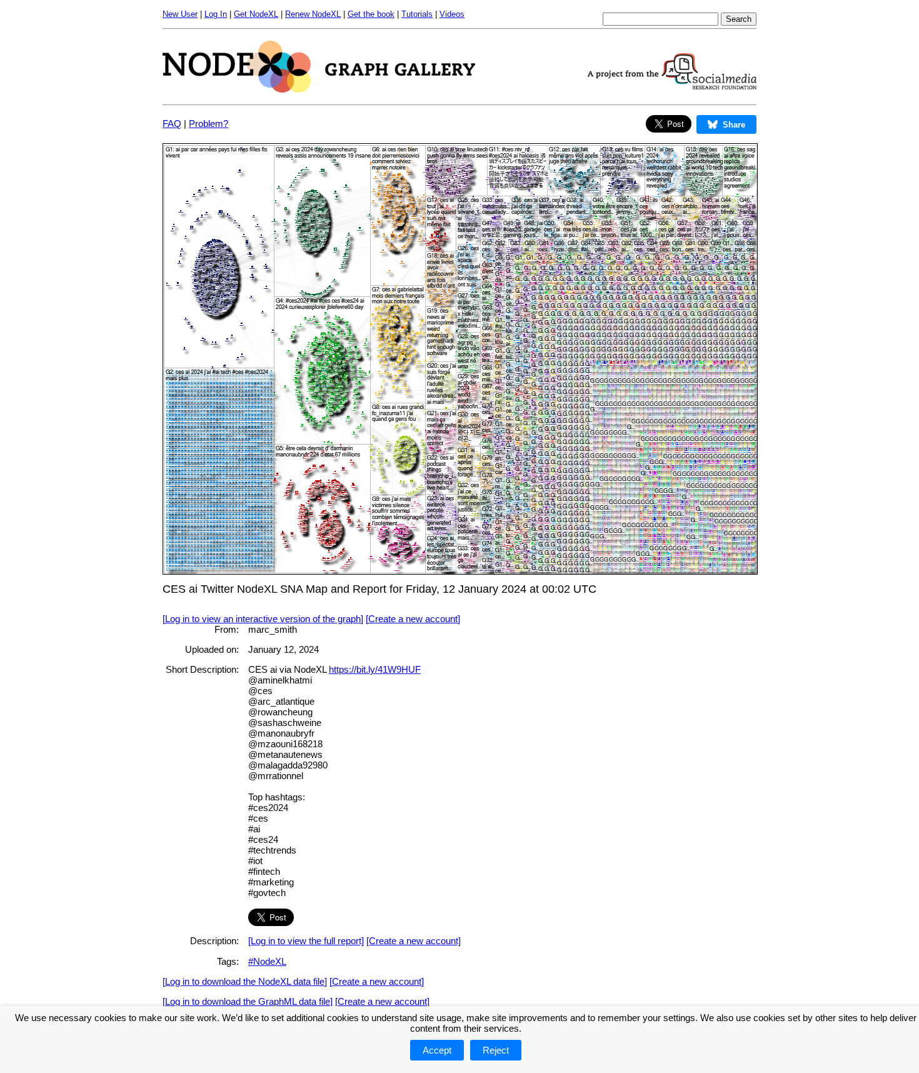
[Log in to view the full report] (306, 940)
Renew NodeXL (313, 14)
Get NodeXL (256, 14)
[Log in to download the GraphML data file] (248, 1001)
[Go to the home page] (319, 89)
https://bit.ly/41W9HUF (375, 669)
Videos (452, 14)
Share (734, 124)
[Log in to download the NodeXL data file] (245, 981)
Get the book (371, 14)
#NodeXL (267, 961)
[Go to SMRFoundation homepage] (672, 86)
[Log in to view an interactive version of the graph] (263, 618)
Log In (215, 14)
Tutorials (417, 14)
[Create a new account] (413, 618)
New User (180, 14)
